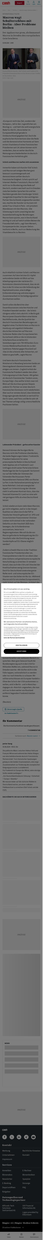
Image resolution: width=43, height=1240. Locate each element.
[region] (21, 620)
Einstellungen (21, 645)
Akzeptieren (21, 651)
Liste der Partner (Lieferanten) (14, 638)
